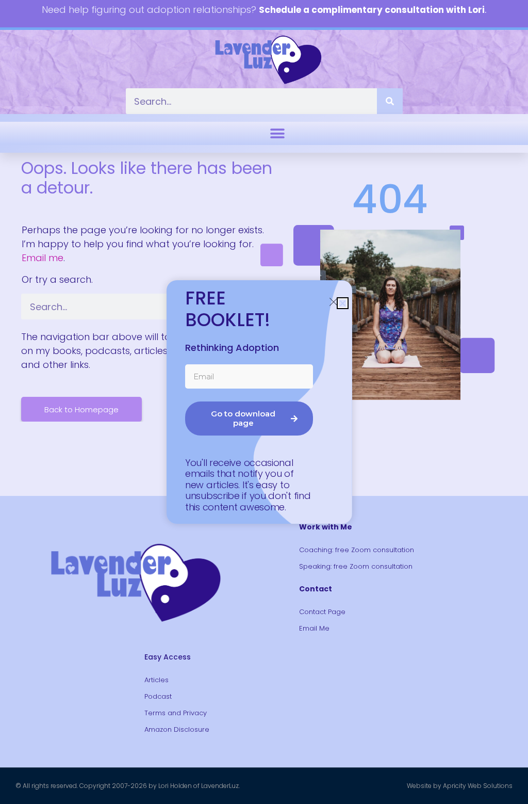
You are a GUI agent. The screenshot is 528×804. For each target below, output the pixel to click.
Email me (42, 257)
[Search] (390, 101)
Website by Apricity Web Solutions (460, 785)
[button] (277, 133)
